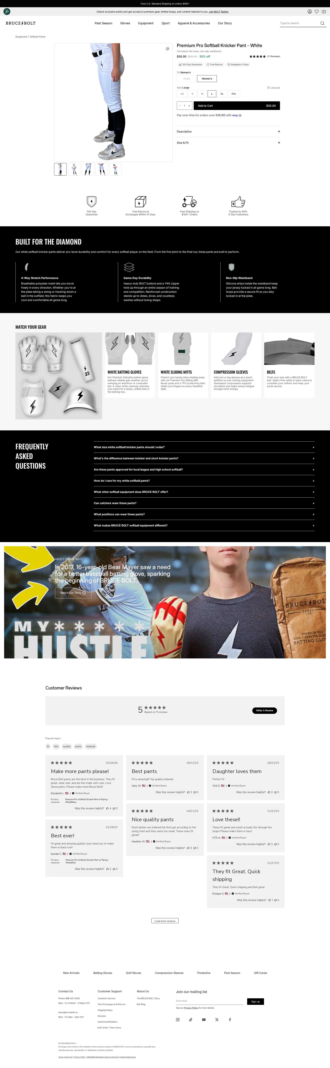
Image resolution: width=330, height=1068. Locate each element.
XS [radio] (182, 94)
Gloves (125, 23)
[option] (60, 169)
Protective (203, 973)
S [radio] (192, 94)
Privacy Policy (191, 1008)
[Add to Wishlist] (167, 49)
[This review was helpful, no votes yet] (269, 792)
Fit (184, 72)
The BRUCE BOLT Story (148, 998)
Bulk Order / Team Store (109, 1027)
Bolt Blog (141, 1004)
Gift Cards (260, 973)
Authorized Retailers (107, 1022)
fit (48, 746)
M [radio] (202, 94)
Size (183, 87)
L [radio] (212, 94)
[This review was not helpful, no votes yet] (114, 808)
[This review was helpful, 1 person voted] (269, 900)
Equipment (145, 23)
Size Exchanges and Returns (111, 1004)
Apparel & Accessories (194, 23)
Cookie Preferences (127, 1057)
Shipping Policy (105, 1010)
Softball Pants (37, 36)
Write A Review (264, 710)
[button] (309, 11)
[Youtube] (204, 1019)
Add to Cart (237, 105)
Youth (186, 78)
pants (78, 746)
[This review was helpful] (107, 808)
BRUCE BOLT (70, 1043)
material (90, 746)
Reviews (102, 1016)
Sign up (255, 1001)
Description (184, 131)
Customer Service (106, 998)
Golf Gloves (133, 973)
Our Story (225, 23)
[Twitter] (217, 1019)
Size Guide (275, 87)
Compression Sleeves (169, 973)
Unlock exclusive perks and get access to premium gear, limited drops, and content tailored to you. (162, 11)
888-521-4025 (73, 998)
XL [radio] (222, 94)
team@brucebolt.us (68, 1012)
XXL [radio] (234, 94)
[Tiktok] (190, 1019)
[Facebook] (230, 1019)
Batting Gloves (102, 973)
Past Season (103, 23)
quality (66, 746)
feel (56, 746)
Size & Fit (183, 142)
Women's (207, 78)
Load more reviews (165, 921)
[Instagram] (177, 1019)
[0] (317, 11)
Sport (166, 23)
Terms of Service (65, 1057)
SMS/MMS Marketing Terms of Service (102, 1057)
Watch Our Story (71, 593)
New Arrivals (71, 973)
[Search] (322, 23)
